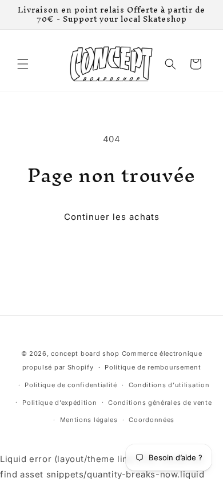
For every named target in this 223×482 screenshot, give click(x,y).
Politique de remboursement (153, 367)
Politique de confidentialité (71, 385)
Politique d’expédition (59, 403)
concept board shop (85, 354)
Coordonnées (151, 420)
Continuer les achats (112, 216)
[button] (22, 64)
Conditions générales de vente (160, 403)
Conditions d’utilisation (169, 385)
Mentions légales (89, 420)
